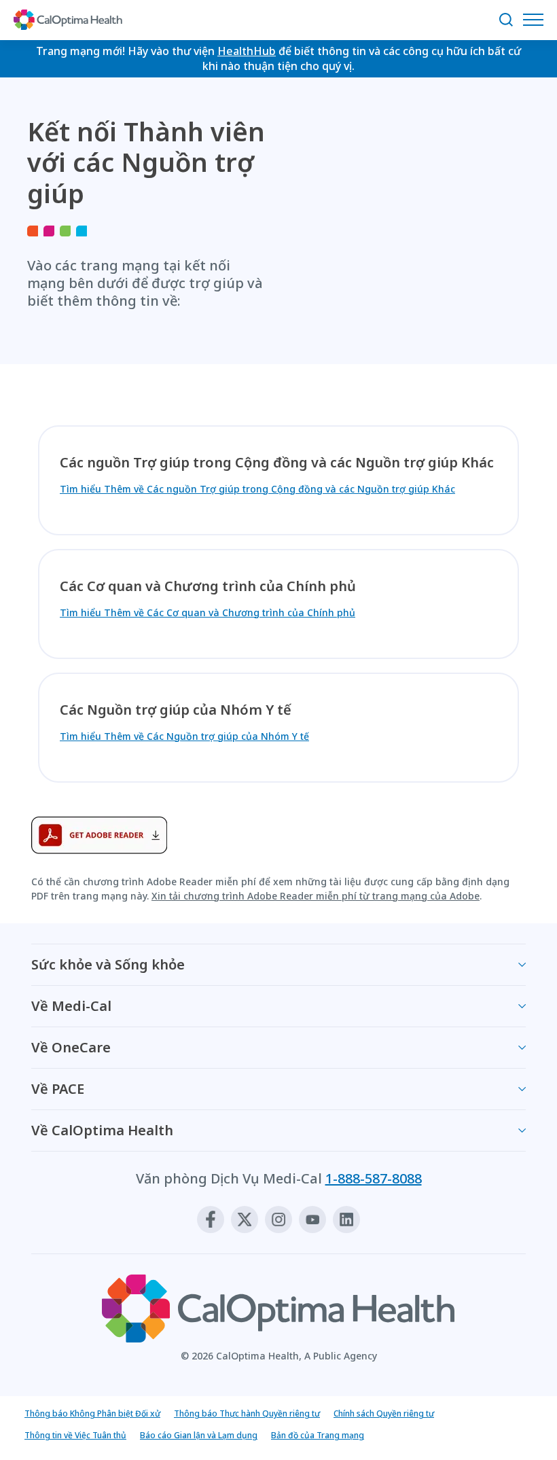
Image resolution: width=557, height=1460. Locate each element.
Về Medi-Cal (71, 1006)
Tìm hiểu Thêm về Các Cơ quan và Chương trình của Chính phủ (207, 612)
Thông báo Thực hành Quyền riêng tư (247, 1413)
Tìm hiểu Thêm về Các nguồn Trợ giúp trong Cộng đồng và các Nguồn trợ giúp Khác (257, 488)
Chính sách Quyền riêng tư (384, 1413)
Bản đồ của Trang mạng (317, 1435)
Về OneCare (71, 1047)
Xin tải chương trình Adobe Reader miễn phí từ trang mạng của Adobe (315, 895)
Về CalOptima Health (102, 1130)
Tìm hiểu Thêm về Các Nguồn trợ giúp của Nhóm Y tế (184, 736)
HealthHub (246, 50)
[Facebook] (210, 1219)
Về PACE (57, 1089)
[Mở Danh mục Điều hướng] (536, 19)
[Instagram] (278, 1219)
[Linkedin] (346, 1219)
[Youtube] (312, 1219)
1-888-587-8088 (373, 1178)
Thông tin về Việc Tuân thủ (75, 1435)
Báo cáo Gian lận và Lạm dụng (198, 1435)
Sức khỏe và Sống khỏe (108, 964)
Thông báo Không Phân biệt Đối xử (92, 1413)
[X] (244, 1219)
